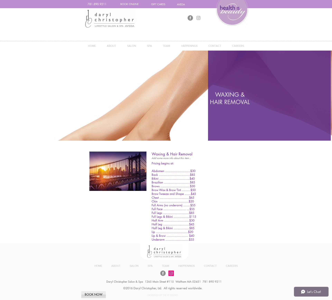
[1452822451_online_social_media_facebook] (190, 18)
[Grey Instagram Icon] (198, 18)
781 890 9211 (212, 282)
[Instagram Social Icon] (171, 273)
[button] (97, 4)
